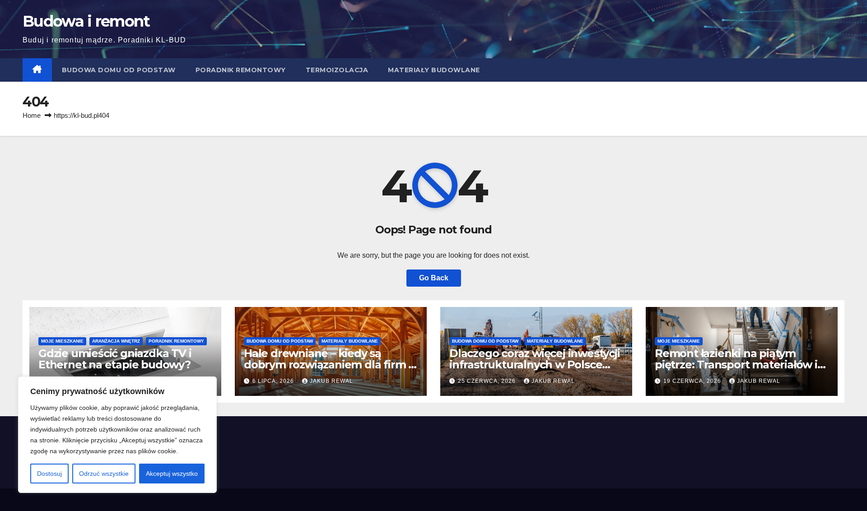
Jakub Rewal (331, 381)
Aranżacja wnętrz (116, 341)
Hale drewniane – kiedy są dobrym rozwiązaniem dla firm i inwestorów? (327, 364)
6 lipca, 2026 (274, 381)
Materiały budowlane (434, 70)
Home (32, 115)
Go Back (433, 278)
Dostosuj (49, 473)
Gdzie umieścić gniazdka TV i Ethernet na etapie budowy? (114, 359)
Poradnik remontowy (241, 70)
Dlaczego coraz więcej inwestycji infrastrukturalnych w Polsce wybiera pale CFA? (534, 364)
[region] (117, 434)
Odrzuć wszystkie (104, 473)
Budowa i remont (86, 21)
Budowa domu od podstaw (119, 70)
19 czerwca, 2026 (693, 381)
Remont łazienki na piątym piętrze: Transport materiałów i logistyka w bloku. (736, 364)
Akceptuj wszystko (172, 473)
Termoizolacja (337, 70)
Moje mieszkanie (62, 341)
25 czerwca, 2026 (487, 381)
